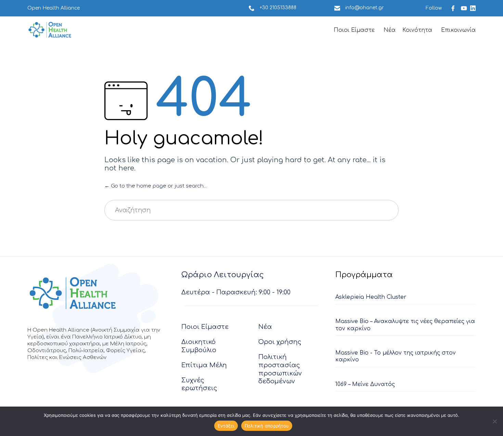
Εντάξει (226, 425)
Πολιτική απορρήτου (267, 425)
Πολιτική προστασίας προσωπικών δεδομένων (280, 369)
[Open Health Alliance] (49, 30)
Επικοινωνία (458, 30)
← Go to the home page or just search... (155, 186)
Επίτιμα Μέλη (204, 365)
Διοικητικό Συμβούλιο (198, 346)
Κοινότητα (417, 30)
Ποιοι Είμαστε (354, 30)
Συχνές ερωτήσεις (199, 384)
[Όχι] (494, 421)
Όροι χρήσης (279, 341)
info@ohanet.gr (364, 7)
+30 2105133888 (278, 7)
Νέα (390, 30)
